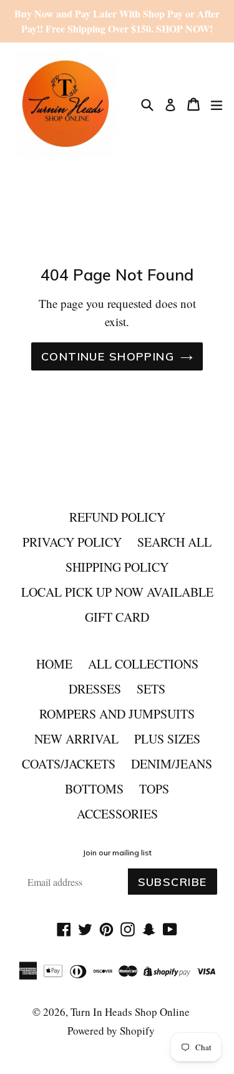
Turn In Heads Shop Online (130, 1012)
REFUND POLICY (117, 517)
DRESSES (95, 688)
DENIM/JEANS (171, 763)
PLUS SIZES (167, 738)
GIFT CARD (117, 617)
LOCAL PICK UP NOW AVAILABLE (117, 592)
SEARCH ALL (174, 542)
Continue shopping (107, 356)
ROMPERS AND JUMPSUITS (117, 713)
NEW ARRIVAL (76, 738)
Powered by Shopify (111, 1030)
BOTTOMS (94, 788)
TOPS (154, 788)
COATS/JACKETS (68, 763)
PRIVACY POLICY (72, 542)
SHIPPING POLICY (117, 567)
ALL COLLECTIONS (143, 663)
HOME (54, 663)
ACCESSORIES (117, 813)
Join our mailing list (117, 852)
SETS (151, 688)
